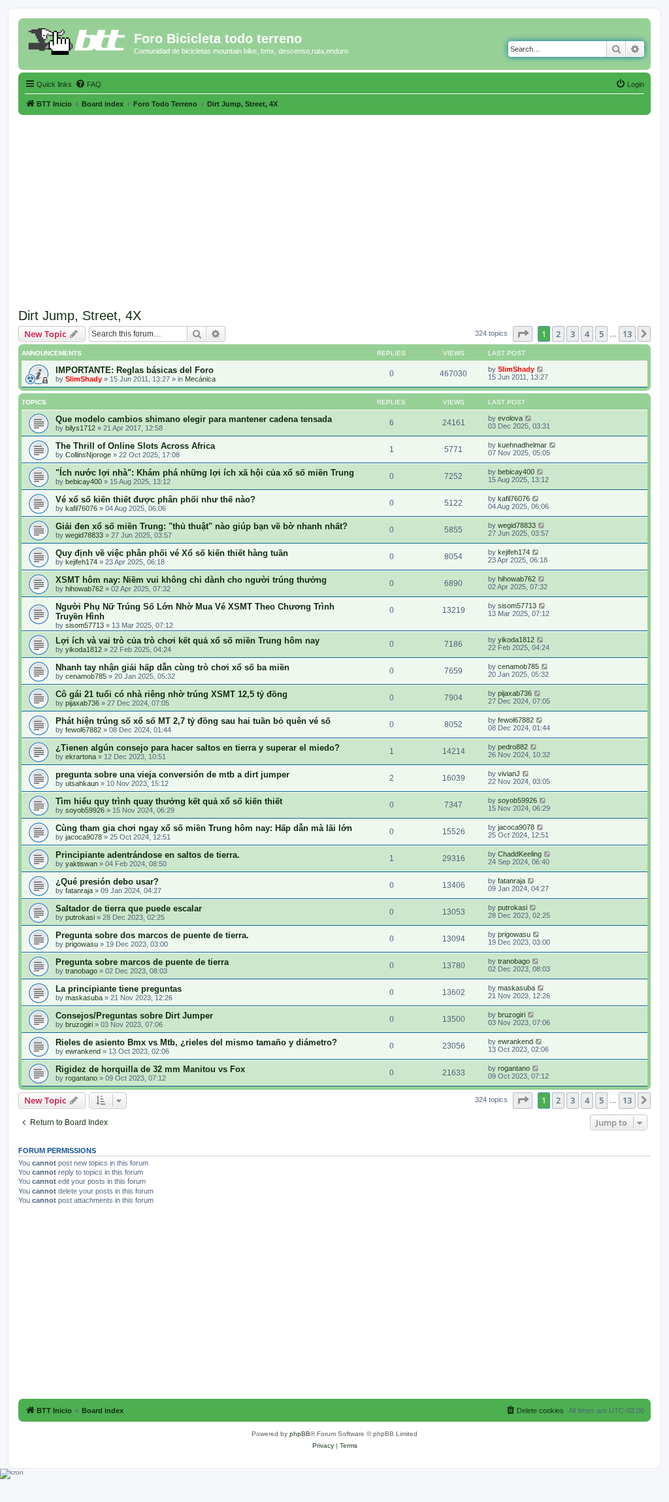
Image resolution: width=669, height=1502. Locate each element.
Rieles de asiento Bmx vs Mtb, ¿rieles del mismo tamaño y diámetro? (196, 1042)
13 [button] (627, 334)
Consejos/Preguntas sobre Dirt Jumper (134, 1015)
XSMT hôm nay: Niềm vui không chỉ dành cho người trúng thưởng (191, 580)
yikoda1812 (83, 649)
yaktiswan (81, 864)
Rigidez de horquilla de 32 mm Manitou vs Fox (150, 1069)
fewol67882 (83, 730)
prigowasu (81, 944)
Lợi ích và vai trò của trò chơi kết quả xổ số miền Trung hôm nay (187, 640)
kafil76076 (81, 508)
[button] (522, 334)
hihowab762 (84, 589)
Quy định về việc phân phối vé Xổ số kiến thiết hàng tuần (172, 553)
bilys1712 (80, 428)
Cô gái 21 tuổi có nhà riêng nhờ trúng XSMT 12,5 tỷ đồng (171, 694)
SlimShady (83, 379)
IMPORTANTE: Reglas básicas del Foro (135, 370)
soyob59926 (85, 810)
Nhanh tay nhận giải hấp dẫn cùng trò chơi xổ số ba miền (172, 667)
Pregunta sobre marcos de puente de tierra (142, 962)
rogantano (81, 1078)
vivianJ (509, 773)
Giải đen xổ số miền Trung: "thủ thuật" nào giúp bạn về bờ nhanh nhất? (202, 526)
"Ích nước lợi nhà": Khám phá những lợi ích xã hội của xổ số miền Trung (205, 473)
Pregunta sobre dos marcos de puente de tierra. (152, 935)
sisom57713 (84, 625)
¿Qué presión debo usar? (107, 882)
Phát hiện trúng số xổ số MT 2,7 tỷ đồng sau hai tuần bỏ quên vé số (193, 721)
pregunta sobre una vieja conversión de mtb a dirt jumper (172, 774)
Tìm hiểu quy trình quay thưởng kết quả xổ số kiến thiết (169, 801)
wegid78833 (84, 535)
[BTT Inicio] (78, 42)
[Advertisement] (334, 206)
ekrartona (80, 756)
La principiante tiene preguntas (119, 989)
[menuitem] (88, 84)
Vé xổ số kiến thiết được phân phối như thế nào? (155, 499)
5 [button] (601, 334)
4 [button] (587, 334)
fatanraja (79, 890)
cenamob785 (85, 676)
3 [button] (572, 334)
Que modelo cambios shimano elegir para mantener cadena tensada (194, 419)
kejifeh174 (81, 562)
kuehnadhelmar (522, 445)
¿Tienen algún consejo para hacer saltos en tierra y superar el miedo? (198, 748)
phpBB (299, 1433)
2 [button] (558, 334)
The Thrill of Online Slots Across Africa (135, 446)
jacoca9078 (83, 837)
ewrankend (83, 1051)
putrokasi (80, 917)
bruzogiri (79, 1024)
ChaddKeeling (520, 854)
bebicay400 (83, 481)
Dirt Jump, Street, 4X (79, 315)
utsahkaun (82, 783)
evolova (510, 418)
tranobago (81, 971)
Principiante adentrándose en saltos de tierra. (148, 855)
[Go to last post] (540, 369)
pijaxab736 (82, 703)
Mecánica (200, 379)
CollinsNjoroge (88, 455)
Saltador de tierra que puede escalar (129, 908)
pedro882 (513, 747)
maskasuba (84, 998)
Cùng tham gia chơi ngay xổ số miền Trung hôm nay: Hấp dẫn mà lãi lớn (204, 828)
